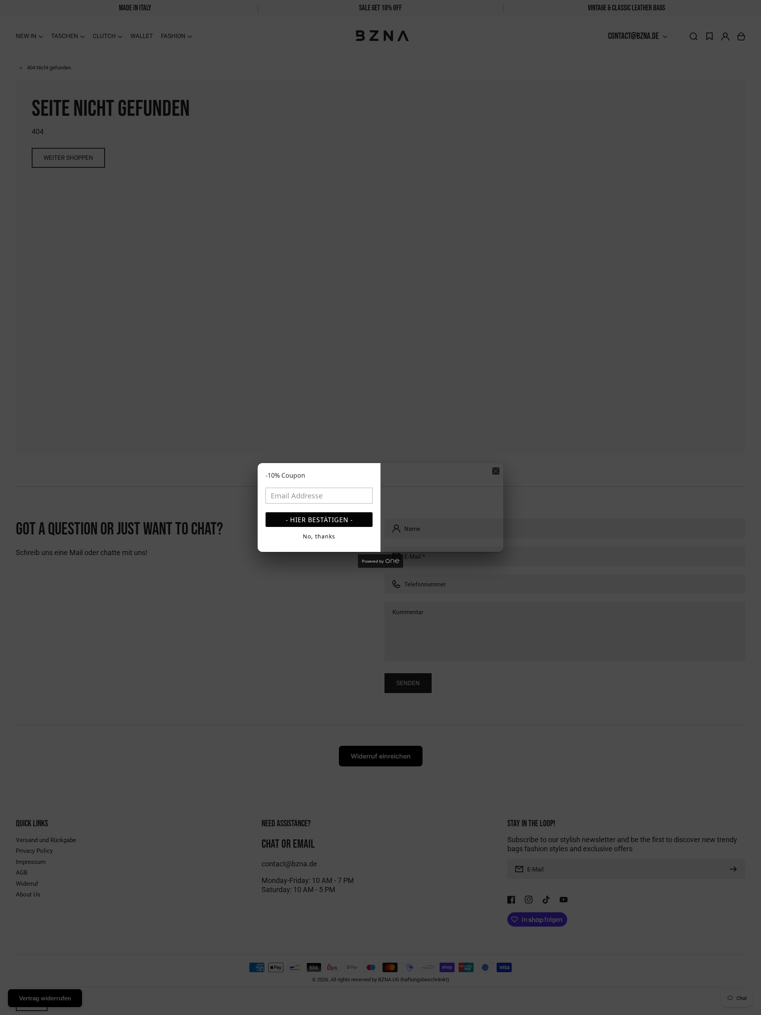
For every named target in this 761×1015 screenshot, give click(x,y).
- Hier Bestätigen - (319, 519)
